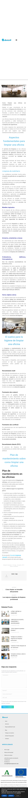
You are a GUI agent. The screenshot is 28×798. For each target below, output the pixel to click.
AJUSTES (19, 793)
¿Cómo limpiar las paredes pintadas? (17, 629)
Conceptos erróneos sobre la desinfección (18, 654)
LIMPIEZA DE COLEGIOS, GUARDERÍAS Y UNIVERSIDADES (17, 621)
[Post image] (5, 614)
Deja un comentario (14, 566)
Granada (12, 555)
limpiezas (5, 86)
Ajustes (17, 795)
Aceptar (4, 795)
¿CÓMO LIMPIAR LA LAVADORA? (16, 612)
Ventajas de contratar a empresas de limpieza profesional (16, 638)
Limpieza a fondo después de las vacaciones (18, 646)
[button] (16, 40)
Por (14, 565)
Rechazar (11, 795)
